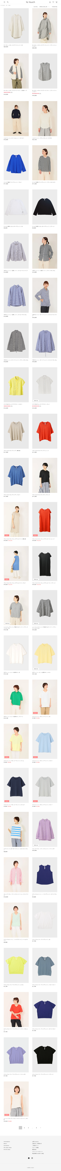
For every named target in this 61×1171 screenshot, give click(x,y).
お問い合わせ (35, 1141)
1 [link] (20, 1127)
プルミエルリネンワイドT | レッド (40, 450)
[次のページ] (40, 1127)
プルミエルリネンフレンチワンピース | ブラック (44, 582)
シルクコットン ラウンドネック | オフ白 (42, 138)
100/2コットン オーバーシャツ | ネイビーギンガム (44, 360)
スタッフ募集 (35, 1147)
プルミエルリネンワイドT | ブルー (12, 494)
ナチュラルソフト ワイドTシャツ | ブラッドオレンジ (16, 1029)
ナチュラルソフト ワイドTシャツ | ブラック (42, 1074)
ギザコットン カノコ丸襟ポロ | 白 (12, 672)
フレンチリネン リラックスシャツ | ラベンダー (43, 848)
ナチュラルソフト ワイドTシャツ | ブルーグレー (44, 984)
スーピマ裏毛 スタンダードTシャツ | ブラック (43, 226)
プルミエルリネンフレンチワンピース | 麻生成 (15, 538)
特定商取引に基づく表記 (38, 1153)
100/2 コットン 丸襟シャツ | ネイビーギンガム (15, 314)
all (6, 5)
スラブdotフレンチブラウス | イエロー (13, 404)
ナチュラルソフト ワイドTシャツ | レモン (14, 984)
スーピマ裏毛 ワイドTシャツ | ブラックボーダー (44, 182)
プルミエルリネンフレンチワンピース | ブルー (15, 582)
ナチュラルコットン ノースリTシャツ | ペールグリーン (16, 940)
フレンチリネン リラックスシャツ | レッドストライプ (16, 894)
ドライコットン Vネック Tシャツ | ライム (14, 760)
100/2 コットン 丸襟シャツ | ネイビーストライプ (16, 270)
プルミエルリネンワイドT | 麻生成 (12, 450)
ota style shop (8, 1147)
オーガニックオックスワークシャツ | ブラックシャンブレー (44, 45)
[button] (4, 2)
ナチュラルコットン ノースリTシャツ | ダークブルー (44, 894)
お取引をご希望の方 (37, 1143)
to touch (3, 5)
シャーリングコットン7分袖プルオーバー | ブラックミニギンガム (44, 627)
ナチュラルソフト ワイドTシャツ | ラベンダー (15, 1074)
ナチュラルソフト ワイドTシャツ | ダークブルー (44, 1028)
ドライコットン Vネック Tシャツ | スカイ (42, 760)
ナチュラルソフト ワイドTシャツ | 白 (41, 939)
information (7, 1141)
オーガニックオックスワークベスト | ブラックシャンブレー (44, 91)
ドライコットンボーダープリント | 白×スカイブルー (16, 849)
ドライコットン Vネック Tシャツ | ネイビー (14, 804)
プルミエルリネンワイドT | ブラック (41, 494)
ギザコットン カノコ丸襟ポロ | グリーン (13, 716)
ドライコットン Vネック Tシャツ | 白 (41, 716)
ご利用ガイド (35, 1145)
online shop (7, 1149)
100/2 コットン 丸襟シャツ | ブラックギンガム (43, 270)
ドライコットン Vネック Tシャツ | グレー (42, 804)
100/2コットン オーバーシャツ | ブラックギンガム (16, 360)
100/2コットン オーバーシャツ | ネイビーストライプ (44, 315)
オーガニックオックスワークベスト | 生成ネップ (15, 90)
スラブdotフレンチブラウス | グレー (41, 404)
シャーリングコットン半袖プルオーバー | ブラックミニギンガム (16, 627)
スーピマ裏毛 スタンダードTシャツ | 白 (13, 226)
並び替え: (36, 6)
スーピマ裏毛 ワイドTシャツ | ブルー (13, 182)
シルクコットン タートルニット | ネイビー (14, 138)
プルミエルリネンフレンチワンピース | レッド (43, 538)
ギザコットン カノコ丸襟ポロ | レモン (41, 672)
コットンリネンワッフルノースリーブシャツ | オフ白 (16, 1119)
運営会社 (34, 1149)
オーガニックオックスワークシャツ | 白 (13, 45)
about (5, 1143)
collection (6, 1145)
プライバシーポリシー (37, 1151)
